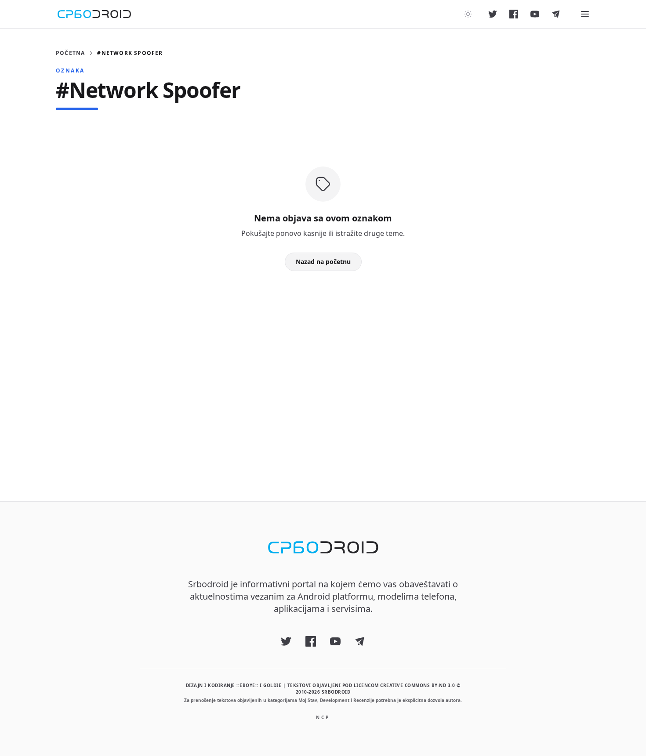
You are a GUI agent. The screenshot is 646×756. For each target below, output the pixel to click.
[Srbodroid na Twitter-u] (492, 14)
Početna (70, 53)
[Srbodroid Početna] (94, 14)
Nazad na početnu (323, 261)
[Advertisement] (323, 372)
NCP (323, 717)
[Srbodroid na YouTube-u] (534, 14)
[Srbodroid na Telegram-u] (556, 14)
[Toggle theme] (468, 14)
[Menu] (585, 14)
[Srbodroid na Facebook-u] (513, 14)
